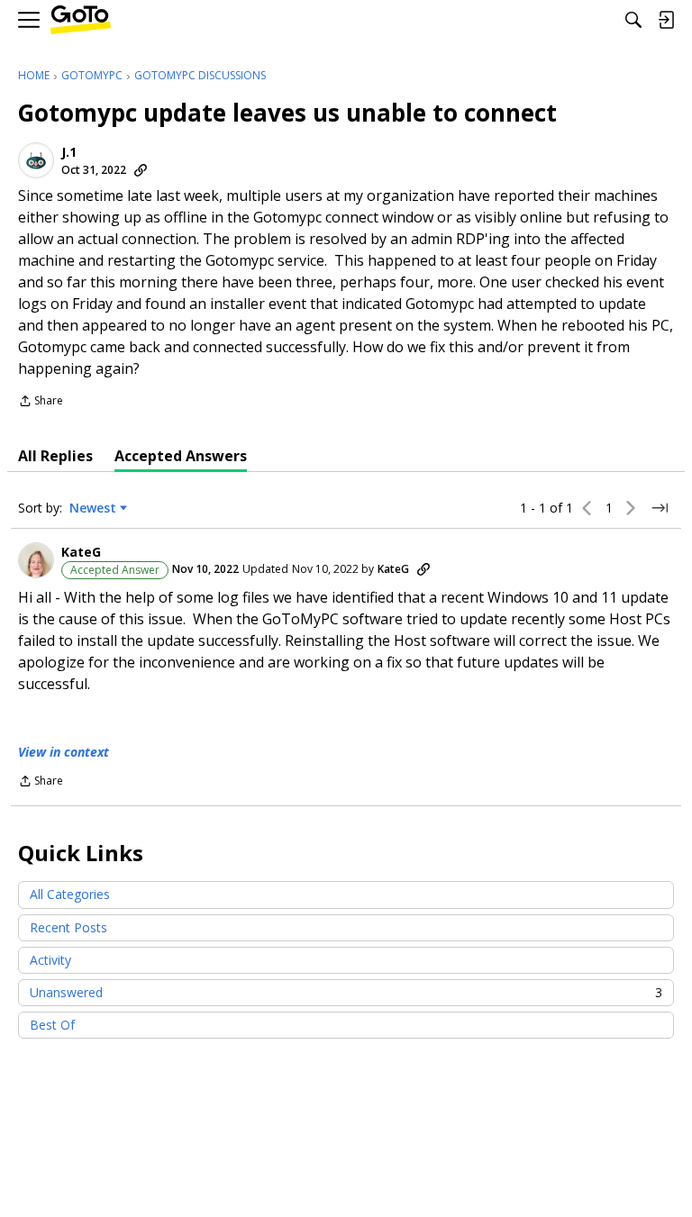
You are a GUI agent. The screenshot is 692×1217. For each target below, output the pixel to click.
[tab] (55, 455)
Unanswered (346, 992)
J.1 (69, 152)
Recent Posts (68, 927)
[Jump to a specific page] (659, 508)
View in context (63, 751)
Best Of (52, 1024)
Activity (50, 959)
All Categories (70, 894)
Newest (92, 508)
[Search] (633, 20)
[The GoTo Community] (80, 20)
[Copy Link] (140, 170)
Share (40, 402)
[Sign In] (666, 20)
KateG (81, 552)
